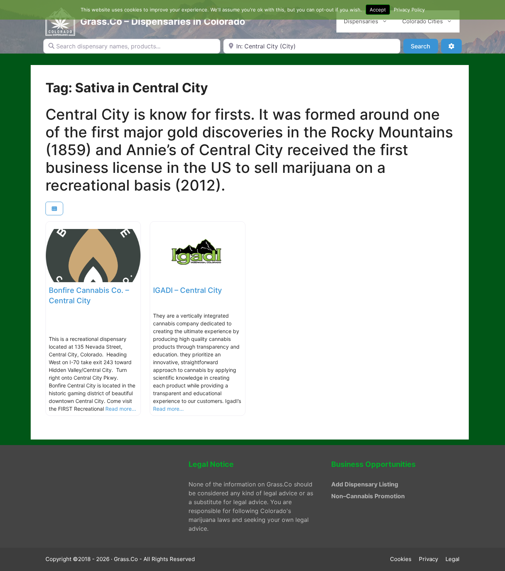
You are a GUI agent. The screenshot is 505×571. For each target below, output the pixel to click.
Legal (452, 559)
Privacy (428, 559)
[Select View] (54, 208)
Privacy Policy (409, 10)
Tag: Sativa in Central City (126, 87)
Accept (378, 10)
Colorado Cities (422, 21)
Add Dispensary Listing (364, 484)
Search (424, 46)
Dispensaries (361, 21)
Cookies (400, 559)
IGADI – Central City (187, 290)
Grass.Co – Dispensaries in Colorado (162, 21)
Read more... (120, 409)
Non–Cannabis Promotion (368, 496)
